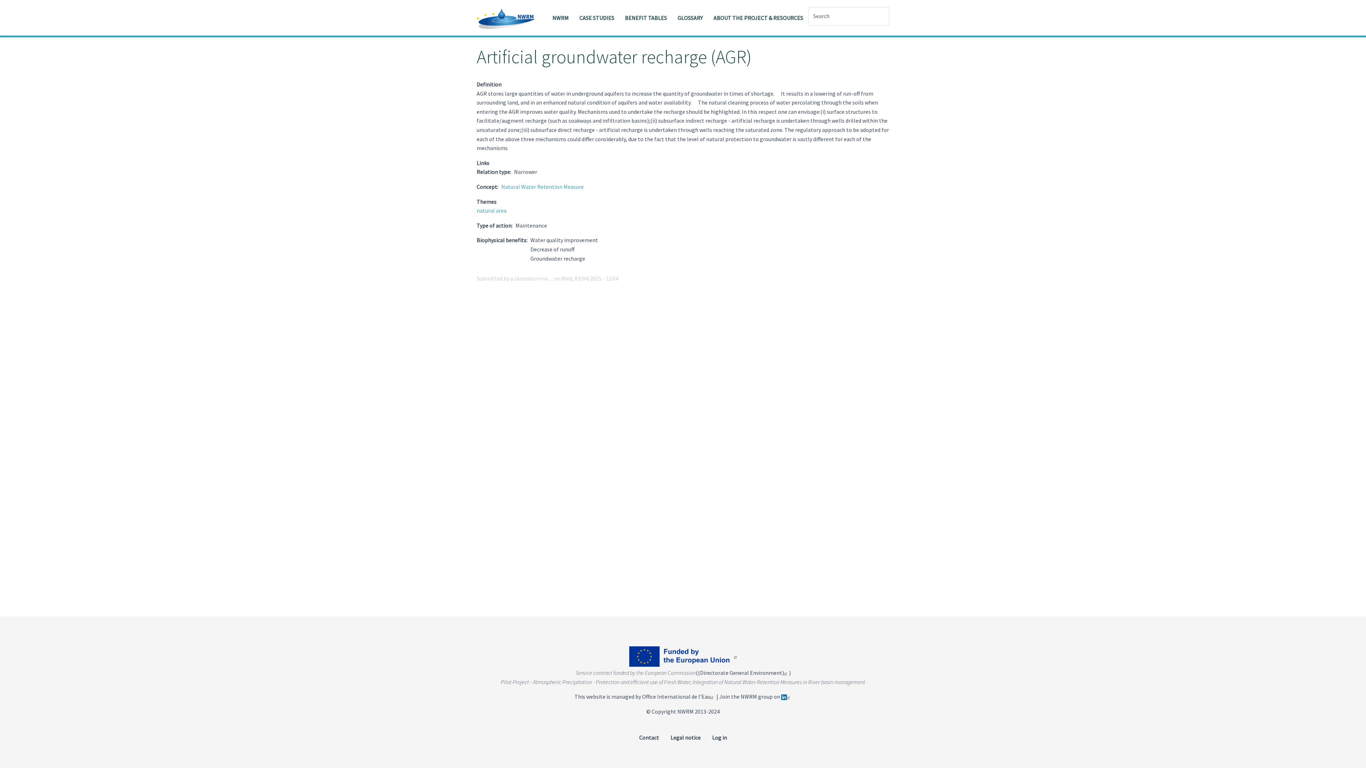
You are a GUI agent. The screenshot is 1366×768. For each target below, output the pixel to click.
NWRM (560, 17)
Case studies (596, 17)
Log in (719, 737)
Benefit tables (646, 17)
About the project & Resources (758, 17)
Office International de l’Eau (676, 696)
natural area (492, 210)
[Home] (508, 18)
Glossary (690, 17)
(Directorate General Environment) (741, 672)
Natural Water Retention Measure (542, 186)
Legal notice (686, 737)
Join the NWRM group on (750, 696)
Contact (649, 737)
